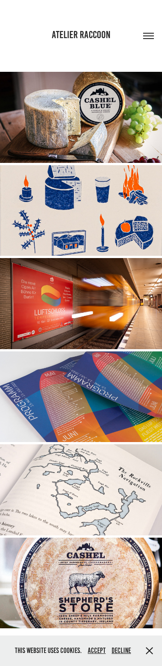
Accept (97, 650)
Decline (121, 650)
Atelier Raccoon (81, 34)
